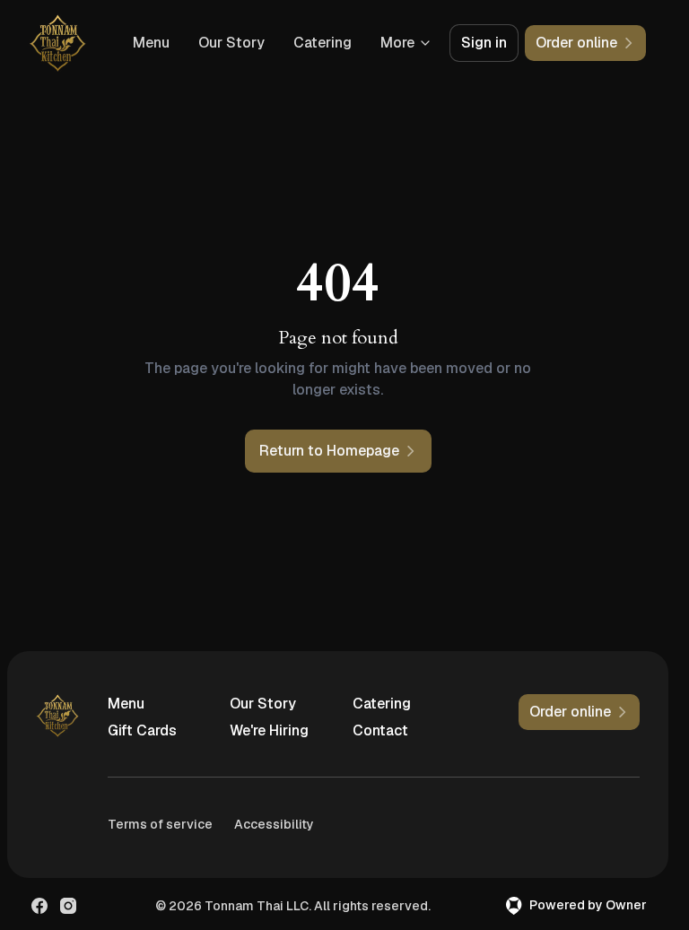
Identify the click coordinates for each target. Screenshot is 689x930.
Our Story (231, 42)
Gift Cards (142, 730)
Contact (380, 730)
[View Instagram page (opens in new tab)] (68, 906)
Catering (322, 42)
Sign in (484, 42)
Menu (151, 42)
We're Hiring (269, 730)
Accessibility (274, 824)
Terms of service (160, 824)
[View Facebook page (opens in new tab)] (39, 906)
